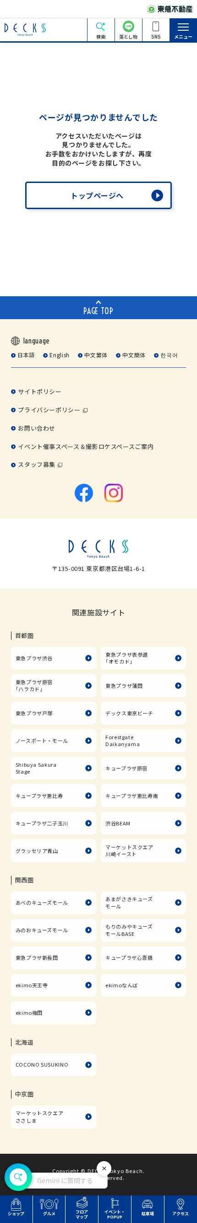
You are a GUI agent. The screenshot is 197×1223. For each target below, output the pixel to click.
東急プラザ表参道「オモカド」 (126, 658)
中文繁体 (96, 355)
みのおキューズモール (42, 930)
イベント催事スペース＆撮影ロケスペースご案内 (85, 446)
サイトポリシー (39, 391)
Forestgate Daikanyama (122, 740)
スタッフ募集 (36, 464)
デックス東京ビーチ (129, 713)
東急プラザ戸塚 (34, 713)
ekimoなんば (121, 985)
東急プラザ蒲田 (123, 685)
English (59, 355)
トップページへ (97, 195)
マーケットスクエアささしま (40, 1116)
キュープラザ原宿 (126, 768)
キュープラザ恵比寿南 (131, 795)
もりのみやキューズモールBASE (129, 930)
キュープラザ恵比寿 (39, 795)
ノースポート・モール (42, 740)
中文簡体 (134, 355)
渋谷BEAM (118, 823)
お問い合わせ (36, 428)
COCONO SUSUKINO (42, 1064)
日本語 (26, 355)
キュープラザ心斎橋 (129, 957)
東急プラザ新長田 (37, 957)
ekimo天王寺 (32, 985)
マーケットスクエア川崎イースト (129, 850)
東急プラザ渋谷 (34, 658)
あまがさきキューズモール (129, 902)
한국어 (169, 355)
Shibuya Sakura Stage (36, 768)
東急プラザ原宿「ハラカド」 (34, 685)
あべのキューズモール (42, 902)
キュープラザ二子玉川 (42, 823)
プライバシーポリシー (49, 409)
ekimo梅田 (29, 1012)
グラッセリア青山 (37, 850)
